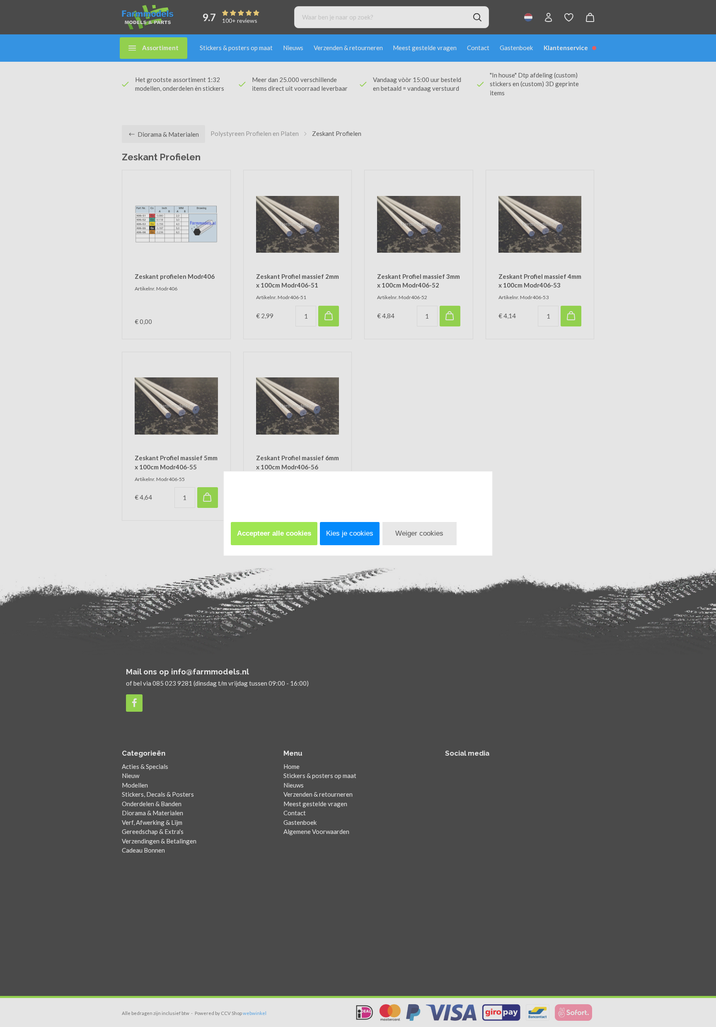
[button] (274, 533)
